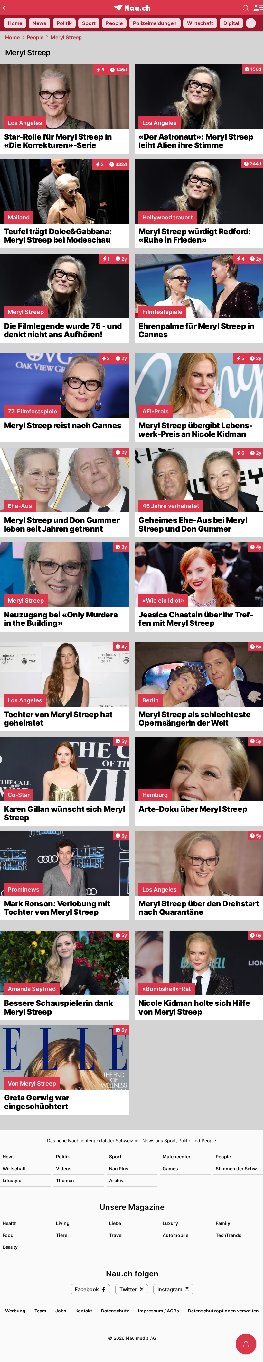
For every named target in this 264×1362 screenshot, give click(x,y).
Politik (63, 1156)
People (35, 37)
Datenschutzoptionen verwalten (223, 1310)
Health (10, 1223)
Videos (63, 1168)
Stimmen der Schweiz (239, 1168)
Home (12, 37)
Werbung (15, 1310)
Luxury (170, 1223)
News (9, 1156)
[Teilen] (246, 1344)
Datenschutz (115, 1310)
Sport (115, 1156)
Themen (65, 1180)
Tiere (61, 1235)
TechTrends (228, 1235)
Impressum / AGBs (158, 1310)
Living (63, 1223)
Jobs (60, 1310)
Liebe (115, 1223)
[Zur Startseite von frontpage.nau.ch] (132, 8)
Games (170, 1168)
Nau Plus (118, 1168)
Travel (116, 1235)
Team (40, 1310)
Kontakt (83, 1310)
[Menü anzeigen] (258, 8)
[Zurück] (4, 7)
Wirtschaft (14, 1168)
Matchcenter (177, 1156)
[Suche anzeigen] (246, 8)
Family (223, 1223)
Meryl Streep (66, 37)
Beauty (10, 1247)
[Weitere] (251, 23)
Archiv (116, 1180)
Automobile (175, 1235)
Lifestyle (12, 1180)
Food (8, 1235)
